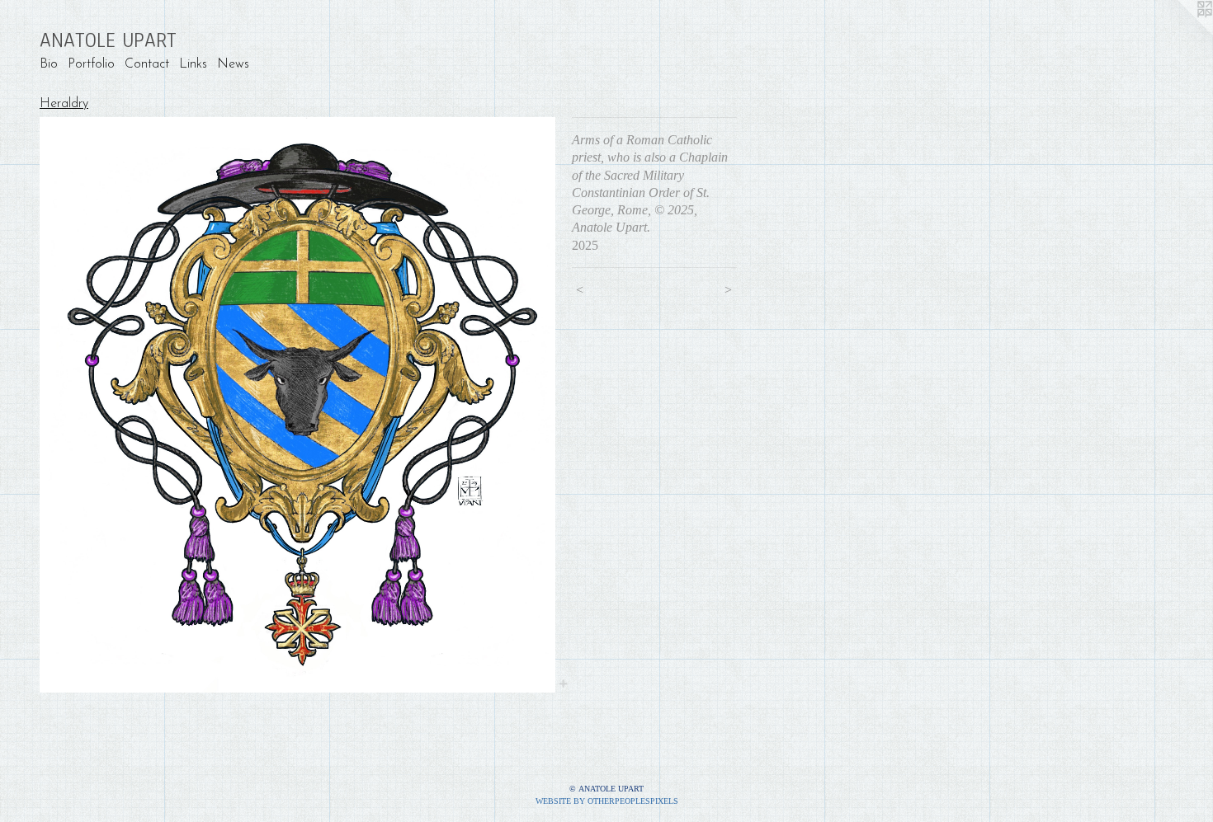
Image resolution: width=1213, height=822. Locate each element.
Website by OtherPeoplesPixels (607, 801)
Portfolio (91, 64)
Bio (49, 64)
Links (193, 64)
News (233, 64)
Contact (147, 64)
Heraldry (64, 103)
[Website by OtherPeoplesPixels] (1180, 33)
